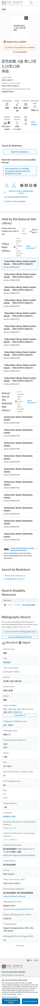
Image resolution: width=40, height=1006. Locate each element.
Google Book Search (14, 578)
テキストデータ (9, 828)
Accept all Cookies (30, 1001)
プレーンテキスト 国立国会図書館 (21, 605)
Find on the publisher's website (21, 47)
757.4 (5, 797)
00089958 (17, 712)
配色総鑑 (6, 662)
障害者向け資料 (9, 816)
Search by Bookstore (20, 151)
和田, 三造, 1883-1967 (12, 709)
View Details (34, 123)
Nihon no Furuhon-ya (14, 575)
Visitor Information (30, 247)
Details (19, 994)
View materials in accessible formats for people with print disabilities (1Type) (17, 171)
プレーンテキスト (10, 839)
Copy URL (13, 187)
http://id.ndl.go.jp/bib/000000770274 (18, 909)
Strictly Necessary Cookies (11, 1001)
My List (7, 187)
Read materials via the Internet (13, 975)
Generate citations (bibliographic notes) (21, 192)
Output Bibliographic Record (17, 197)
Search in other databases (16, 201)
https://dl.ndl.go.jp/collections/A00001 (19, 855)
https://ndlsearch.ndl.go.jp (14, 896)
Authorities (19, 715)
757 (4, 794)
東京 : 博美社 (8, 725)
